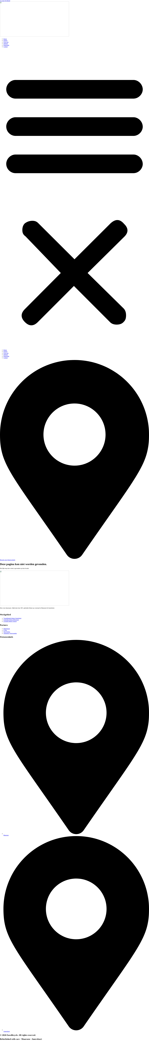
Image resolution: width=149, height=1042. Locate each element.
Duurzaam (6, 45)
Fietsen (5, 40)
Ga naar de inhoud (5, 0)
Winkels (5, 43)
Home (5, 39)
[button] (74, 198)
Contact (5, 46)
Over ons (5, 42)
